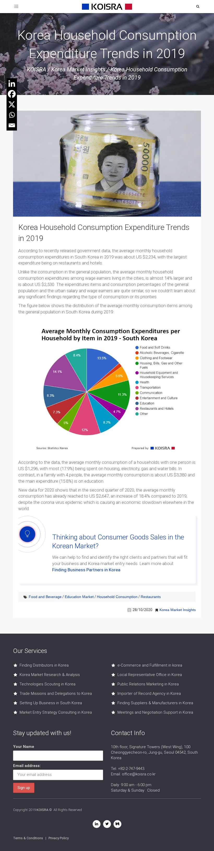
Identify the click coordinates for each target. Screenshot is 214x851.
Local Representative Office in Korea (149, 674)
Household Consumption (117, 597)
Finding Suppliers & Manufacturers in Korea (155, 703)
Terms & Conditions (28, 838)
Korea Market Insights (78, 69)
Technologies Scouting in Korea (47, 684)
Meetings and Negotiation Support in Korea (155, 712)
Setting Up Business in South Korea (51, 703)
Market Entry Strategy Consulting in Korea (56, 712)
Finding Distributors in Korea (44, 665)
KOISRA (36, 69)
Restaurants (151, 597)
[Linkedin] (12, 83)
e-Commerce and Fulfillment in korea (149, 665)
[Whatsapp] (12, 115)
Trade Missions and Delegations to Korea (56, 693)
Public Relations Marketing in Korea (148, 684)
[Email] (12, 125)
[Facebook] (12, 94)
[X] (12, 104)
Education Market (79, 597)
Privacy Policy (59, 838)
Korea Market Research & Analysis (50, 674)
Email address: (27, 765)
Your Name (23, 746)
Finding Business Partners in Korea (86, 569)
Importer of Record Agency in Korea (149, 693)
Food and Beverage (45, 597)
